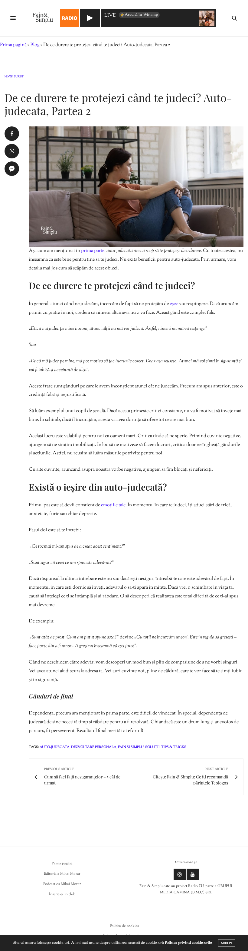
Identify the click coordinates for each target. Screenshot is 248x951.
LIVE (110, 16)
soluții (152, 747)
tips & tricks (173, 747)
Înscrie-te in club (62, 894)
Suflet (19, 76)
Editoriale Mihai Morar (62, 873)
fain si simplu (131, 747)
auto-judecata (55, 747)
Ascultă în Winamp (141, 14)
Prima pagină (13, 45)
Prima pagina (62, 863)
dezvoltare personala (93, 747)
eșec (174, 304)
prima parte (92, 250)
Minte (9, 76)
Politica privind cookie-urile (188, 943)
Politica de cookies (124, 926)
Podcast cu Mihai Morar (62, 884)
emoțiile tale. (114, 505)
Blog (35, 45)
